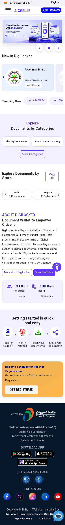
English (55, 2)
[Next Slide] (58, 48)
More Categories (32, 154)
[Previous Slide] (39, 48)
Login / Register (51, 10)
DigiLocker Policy (23, 518)
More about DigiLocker (17, 272)
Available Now (33, 85)
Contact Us (45, 518)
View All (52, 176)
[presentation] (3, 77)
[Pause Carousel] (49, 48)
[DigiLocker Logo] (22, 10)
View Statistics (44, 272)
